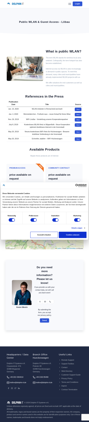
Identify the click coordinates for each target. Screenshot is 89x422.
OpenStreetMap (71, 248)
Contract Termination (69, 389)
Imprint (64, 386)
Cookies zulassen (72, 235)
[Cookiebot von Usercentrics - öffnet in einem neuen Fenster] (77, 185)
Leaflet (59, 248)
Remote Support (67, 360)
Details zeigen (77, 228)
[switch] (33, 220)
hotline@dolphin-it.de (17, 382)
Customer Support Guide (71, 375)
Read (78, 109)
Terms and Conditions (69, 382)
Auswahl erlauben (44, 235)
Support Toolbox (67, 364)
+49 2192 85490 (41, 377)
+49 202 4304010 (16, 377)
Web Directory (66, 371)
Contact (64, 367)
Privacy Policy (66, 378)
